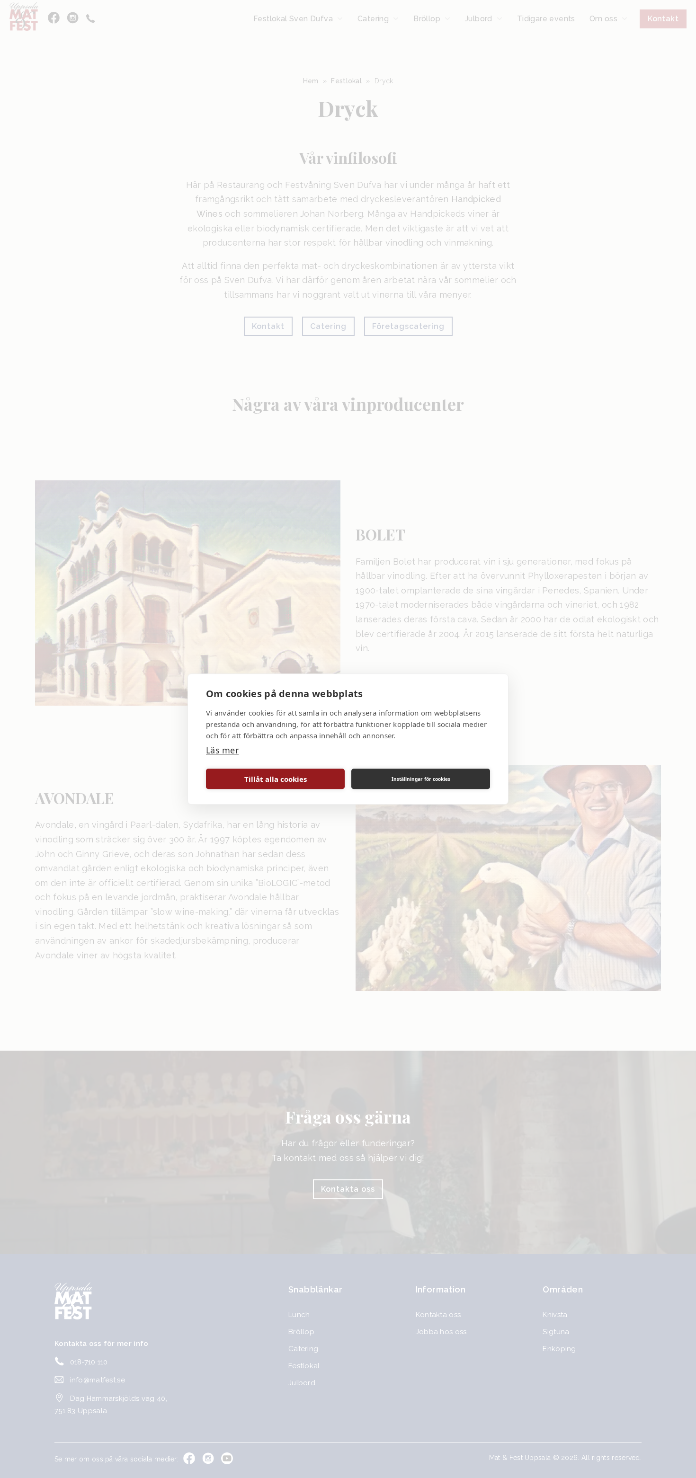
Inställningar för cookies (421, 779)
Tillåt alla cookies (275, 779)
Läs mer (222, 750)
